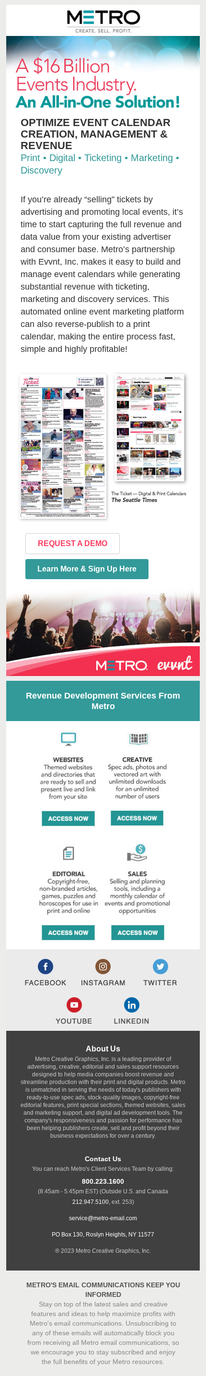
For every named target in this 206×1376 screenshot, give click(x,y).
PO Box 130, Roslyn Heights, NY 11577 (103, 1234)
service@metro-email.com (103, 1218)
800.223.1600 (103, 1181)
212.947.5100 (90, 1202)
